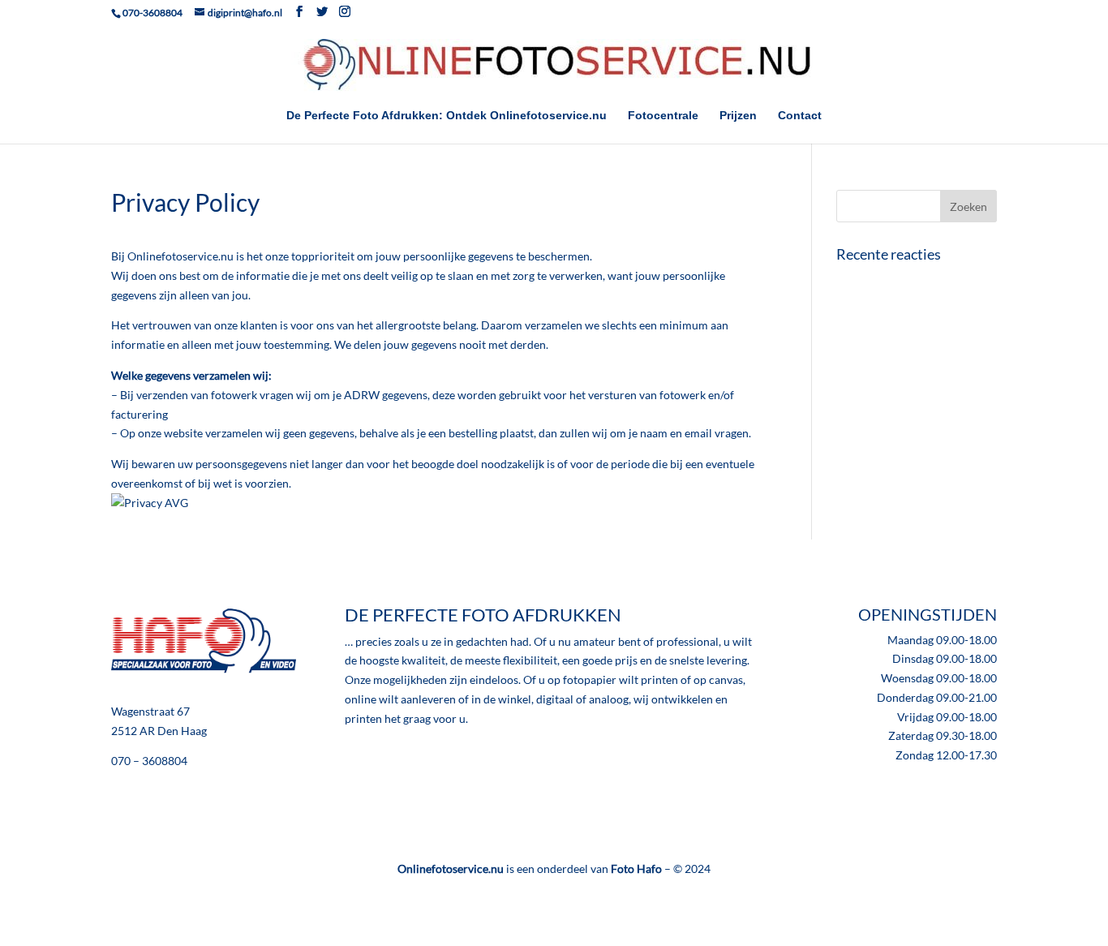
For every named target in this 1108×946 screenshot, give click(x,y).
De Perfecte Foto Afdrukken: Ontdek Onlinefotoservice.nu (446, 116)
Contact (800, 116)
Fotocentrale (663, 116)
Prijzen (738, 116)
